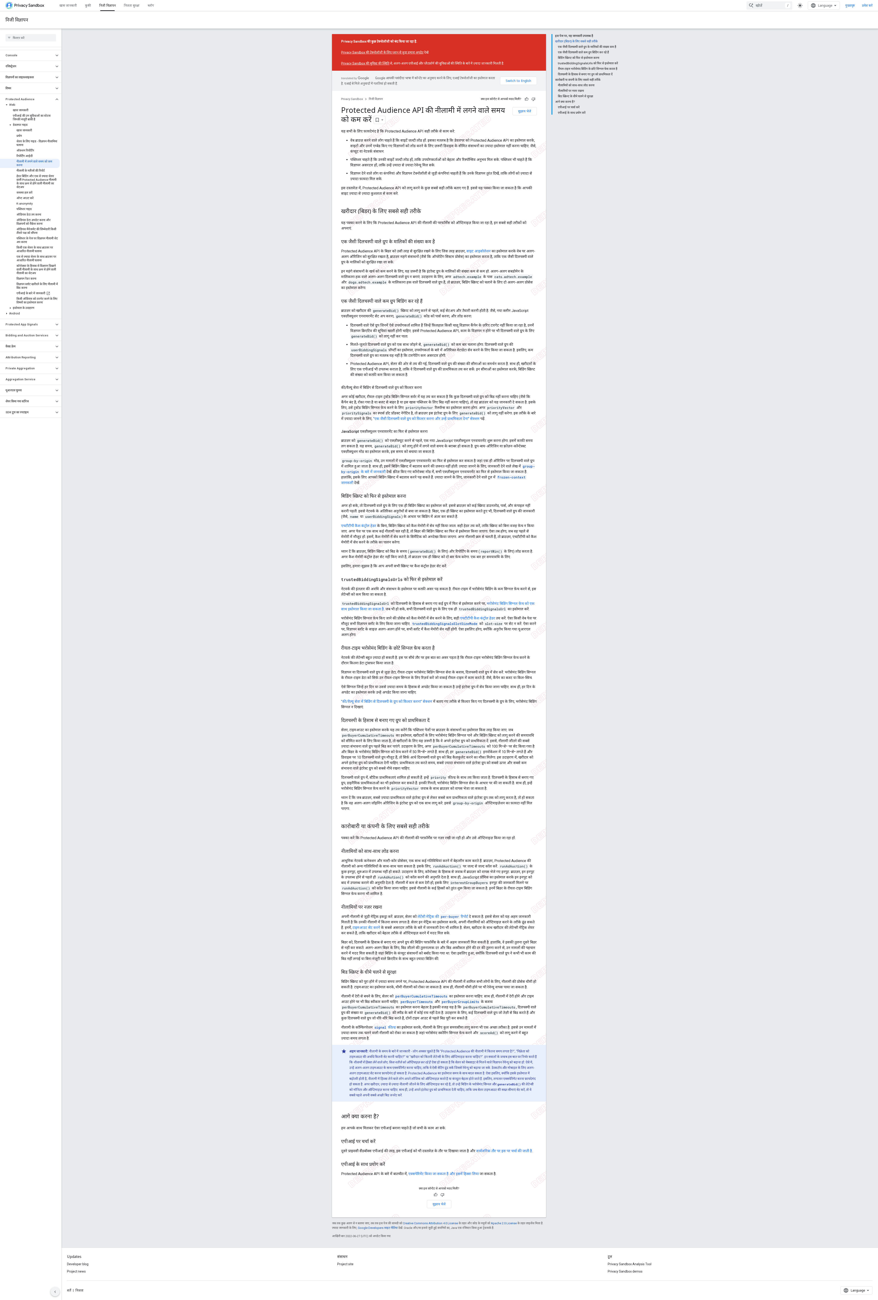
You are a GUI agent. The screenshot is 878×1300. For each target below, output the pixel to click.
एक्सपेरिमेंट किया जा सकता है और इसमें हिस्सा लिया (443, 1174)
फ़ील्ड (385, 1027)
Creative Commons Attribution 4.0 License (430, 1223)
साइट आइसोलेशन (478, 251)
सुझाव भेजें (524, 111)
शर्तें (69, 1290)
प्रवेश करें (867, 5)
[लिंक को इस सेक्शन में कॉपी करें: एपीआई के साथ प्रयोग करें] (389, 1165)
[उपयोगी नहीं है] (533, 99)
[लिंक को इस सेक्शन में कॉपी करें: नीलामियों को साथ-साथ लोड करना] (403, 851)
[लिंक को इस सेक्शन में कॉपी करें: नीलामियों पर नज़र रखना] (386, 907)
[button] (27, 55)
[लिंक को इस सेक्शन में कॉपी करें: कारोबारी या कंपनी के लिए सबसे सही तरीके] (434, 827)
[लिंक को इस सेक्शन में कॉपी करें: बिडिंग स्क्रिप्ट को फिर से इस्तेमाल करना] (410, 496)
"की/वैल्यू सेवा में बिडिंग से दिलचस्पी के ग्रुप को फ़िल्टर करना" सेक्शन (386, 701)
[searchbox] (30, 37)
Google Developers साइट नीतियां (378, 1228)
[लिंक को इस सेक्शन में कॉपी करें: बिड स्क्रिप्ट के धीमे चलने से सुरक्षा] (400, 972)
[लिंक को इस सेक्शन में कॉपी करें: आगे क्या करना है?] (383, 1117)
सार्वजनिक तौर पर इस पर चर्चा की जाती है (504, 1151)
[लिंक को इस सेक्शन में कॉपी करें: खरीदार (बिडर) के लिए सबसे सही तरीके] (425, 211)
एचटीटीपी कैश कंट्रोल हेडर (358, 526)
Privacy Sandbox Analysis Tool (629, 1264)
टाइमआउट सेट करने (366, 927)
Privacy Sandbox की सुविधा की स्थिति (365, 63)
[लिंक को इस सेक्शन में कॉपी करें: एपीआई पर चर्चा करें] (380, 1142)
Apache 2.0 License (504, 1223)
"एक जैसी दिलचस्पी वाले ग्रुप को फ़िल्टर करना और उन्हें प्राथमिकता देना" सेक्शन (426, 418)
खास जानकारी (68, 5)
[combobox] (769, 5)
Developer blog (77, 1264)
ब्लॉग (151, 5)
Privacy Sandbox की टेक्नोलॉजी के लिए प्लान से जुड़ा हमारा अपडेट (382, 52)
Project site (345, 1264)
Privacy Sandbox (352, 99)
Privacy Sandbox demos (625, 1271)
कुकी (88, 5)
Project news (76, 1271)
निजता (79, 1290)
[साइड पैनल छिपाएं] (55, 1291)
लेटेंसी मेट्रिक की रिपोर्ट (443, 916)
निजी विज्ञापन (107, 5)
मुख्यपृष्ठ (850, 5)
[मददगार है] (526, 99)
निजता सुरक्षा (131, 5)
